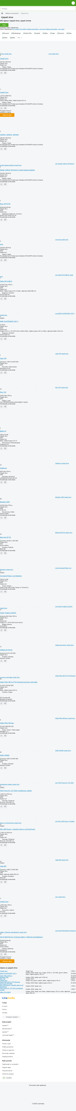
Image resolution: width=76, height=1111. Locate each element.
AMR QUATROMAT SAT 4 (9, 321)
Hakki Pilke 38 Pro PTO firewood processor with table (18, 682)
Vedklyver (3, 468)
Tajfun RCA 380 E (6, 281)
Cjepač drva (4, 58)
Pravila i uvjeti (6, 1043)
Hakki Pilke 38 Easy (7, 723)
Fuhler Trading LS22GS (8, 613)
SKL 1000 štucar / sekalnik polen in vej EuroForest (17, 829)
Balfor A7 (3, 431)
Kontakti (4, 1012)
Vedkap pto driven (6, 650)
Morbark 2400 (5, 502)
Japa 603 (3, 866)
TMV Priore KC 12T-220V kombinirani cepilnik (16, 791)
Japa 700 (3, 358)
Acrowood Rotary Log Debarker (11, 576)
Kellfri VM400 (4, 755)
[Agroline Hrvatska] (12, 3)
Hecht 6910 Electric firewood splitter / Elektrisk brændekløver (21, 937)
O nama (4, 1006)
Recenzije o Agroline (8, 1053)
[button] (73, 3)
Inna (1, 244)
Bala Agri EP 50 (5, 537)
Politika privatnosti (7, 1047)
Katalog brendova (7, 1056)
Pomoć (4, 1009)
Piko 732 (3, 392)
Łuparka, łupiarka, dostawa (9, 135)
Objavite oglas (7, 115)
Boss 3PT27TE (5, 204)
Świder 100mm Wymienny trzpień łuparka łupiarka (17, 170)
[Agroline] (2, 13)
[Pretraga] (73, 9)
